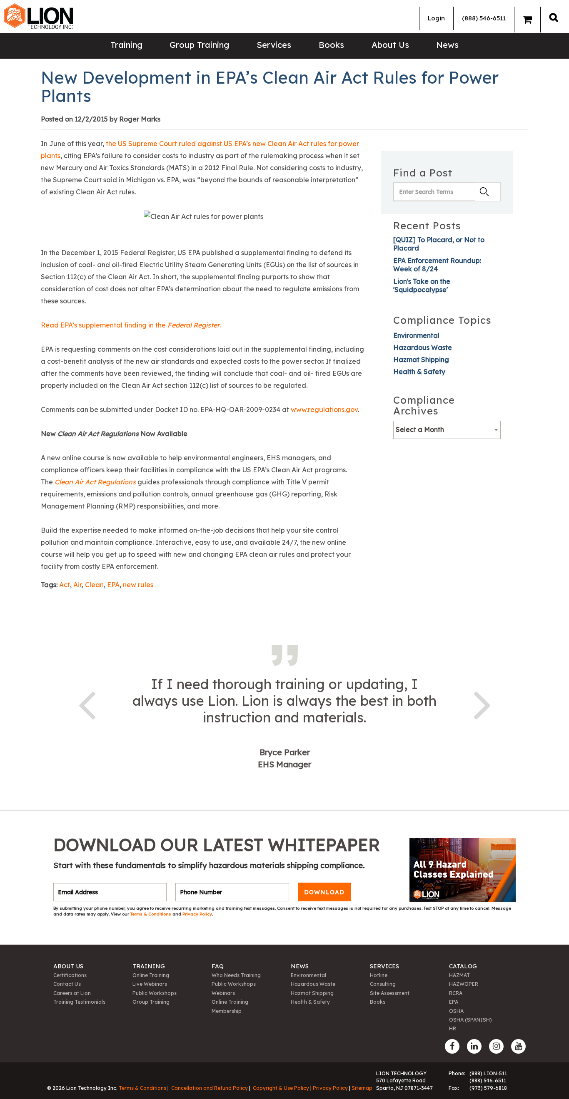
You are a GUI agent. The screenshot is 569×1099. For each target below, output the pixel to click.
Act (64, 585)
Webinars (223, 993)
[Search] (553, 17)
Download (324, 892)
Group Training (199, 45)
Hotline (378, 975)
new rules (138, 585)
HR (452, 1028)
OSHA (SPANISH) (470, 1020)
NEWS (300, 966)
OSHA (456, 1011)
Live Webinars (149, 984)
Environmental (416, 335)
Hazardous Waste (422, 347)
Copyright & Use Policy (281, 1088)
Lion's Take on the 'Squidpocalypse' (421, 285)
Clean (94, 585)
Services (274, 45)
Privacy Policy (197, 914)
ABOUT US (68, 966)
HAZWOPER (463, 984)
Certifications (70, 975)
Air (77, 585)
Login (436, 18)
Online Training (150, 975)
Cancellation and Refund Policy (209, 1088)
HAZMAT (459, 975)
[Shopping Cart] (527, 19)
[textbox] (447, 429)
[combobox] (447, 430)
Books (331, 45)
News (447, 45)
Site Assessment (389, 993)
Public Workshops (154, 993)
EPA (113, 585)
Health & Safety (419, 371)
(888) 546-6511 (484, 18)
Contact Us (67, 984)
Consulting (383, 984)
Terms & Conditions (151, 914)
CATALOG (463, 966)
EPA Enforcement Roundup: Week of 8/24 (437, 264)
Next (482, 703)
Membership (227, 1011)
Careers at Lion (72, 993)
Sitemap (362, 1088)
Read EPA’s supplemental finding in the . (131, 325)
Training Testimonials (79, 1002)
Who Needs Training (236, 975)
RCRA (455, 993)
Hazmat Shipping (421, 359)
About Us (390, 45)
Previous (86, 703)
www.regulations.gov (324, 409)
